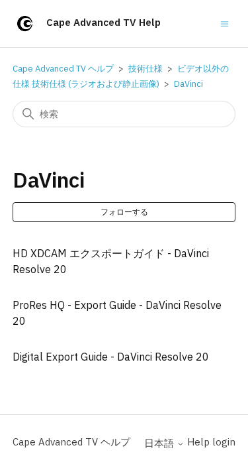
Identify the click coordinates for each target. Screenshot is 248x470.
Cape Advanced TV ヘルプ (63, 68)
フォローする (124, 212)
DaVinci (188, 83)
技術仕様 (145, 68)
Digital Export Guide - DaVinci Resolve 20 (111, 356)
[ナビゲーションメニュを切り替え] (224, 23)
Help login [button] (211, 442)
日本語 (160, 443)
